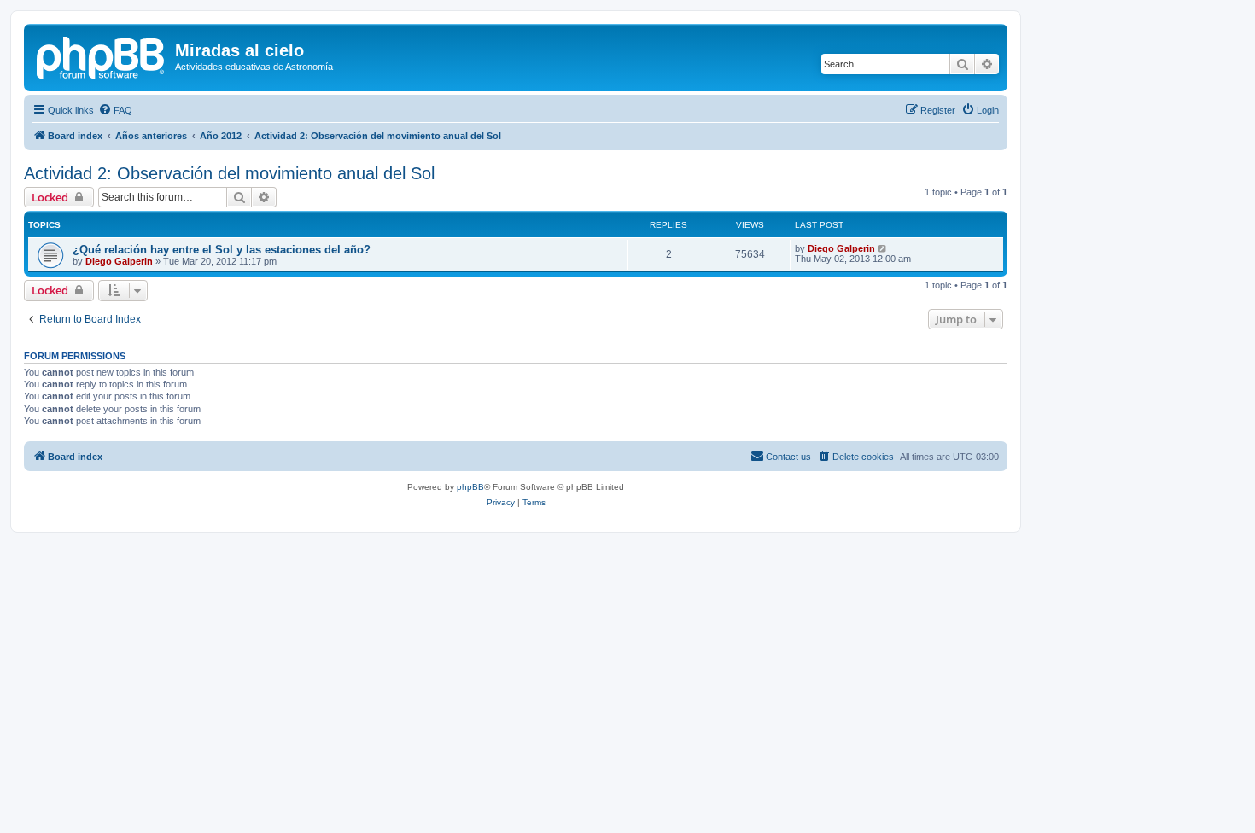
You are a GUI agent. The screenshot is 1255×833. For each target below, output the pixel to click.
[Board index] (101, 55)
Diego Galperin (119, 261)
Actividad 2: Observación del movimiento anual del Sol (229, 173)
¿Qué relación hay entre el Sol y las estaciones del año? (222, 249)
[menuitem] (115, 110)
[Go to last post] (883, 248)
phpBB (470, 487)
